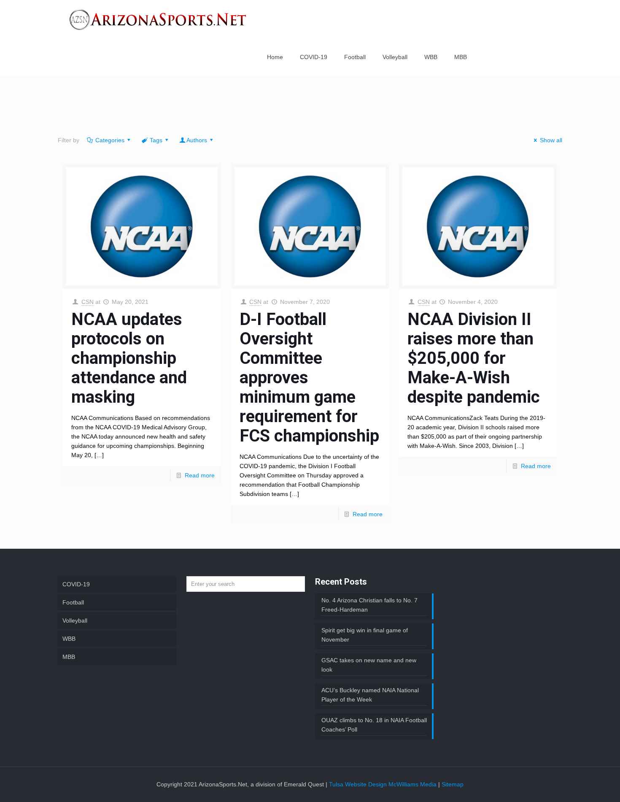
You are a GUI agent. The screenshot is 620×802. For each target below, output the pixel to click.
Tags (156, 140)
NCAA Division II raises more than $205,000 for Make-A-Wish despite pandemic (473, 358)
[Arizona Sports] (158, 19)
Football (73, 602)
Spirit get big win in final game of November (364, 635)
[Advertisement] (310, 107)
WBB (68, 638)
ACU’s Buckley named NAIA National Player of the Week (370, 695)
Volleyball (74, 620)
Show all (551, 140)
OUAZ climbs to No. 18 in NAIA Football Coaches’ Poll (374, 725)
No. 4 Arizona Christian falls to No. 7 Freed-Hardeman (369, 605)
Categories (109, 140)
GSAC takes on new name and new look (368, 665)
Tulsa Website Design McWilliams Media (383, 784)
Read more (200, 475)
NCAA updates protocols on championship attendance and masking (129, 358)
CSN (87, 301)
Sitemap (453, 784)
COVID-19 (76, 584)
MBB (68, 656)
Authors (196, 140)
